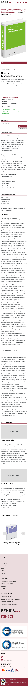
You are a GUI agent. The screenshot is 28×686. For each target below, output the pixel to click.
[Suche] (18, 2)
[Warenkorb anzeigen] (23, 2)
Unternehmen (4, 563)
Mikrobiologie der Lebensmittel (9, 604)
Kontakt (3, 561)
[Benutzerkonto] (20, 2)
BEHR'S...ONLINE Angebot (7, 583)
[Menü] (26, 2)
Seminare (3, 586)
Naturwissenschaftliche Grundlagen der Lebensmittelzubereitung (12, 543)
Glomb (8, 69)
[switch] (3, 684)
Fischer (3, 69)
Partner (3, 573)
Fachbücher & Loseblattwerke (8, 581)
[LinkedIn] (3, 616)
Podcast (3, 588)
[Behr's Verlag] (6, 2)
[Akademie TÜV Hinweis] (14, 644)
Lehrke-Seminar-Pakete (7, 596)
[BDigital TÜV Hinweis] (14, 631)
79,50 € (23, 126)
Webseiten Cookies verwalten (19, 684)
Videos (2, 570)
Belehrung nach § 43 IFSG (7, 601)
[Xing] (11, 616)
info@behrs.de (5, 203)
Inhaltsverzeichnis (8, 63)
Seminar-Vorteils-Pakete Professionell (10, 599)
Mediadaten (4, 565)
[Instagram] (7, 616)
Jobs (2, 568)
